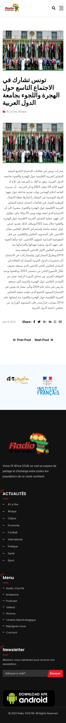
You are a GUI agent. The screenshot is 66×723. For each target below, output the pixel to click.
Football (12, 532)
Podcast (11, 601)
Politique (13, 546)
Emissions (12, 594)
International (15, 539)
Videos (10, 607)
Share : (27, 322)
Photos (10, 613)
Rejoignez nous (16, 626)
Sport (11, 560)
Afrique (22, 111)
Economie (14, 525)
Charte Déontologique (21, 620)
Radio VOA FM (15, 588)
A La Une (12, 111)
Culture (12, 518)
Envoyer (55, 673)
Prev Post (24, 340)
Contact (11, 632)
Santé (11, 553)
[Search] (53, 8)
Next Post (42, 340)
